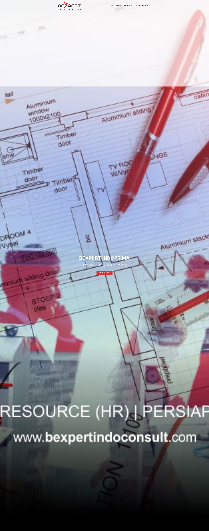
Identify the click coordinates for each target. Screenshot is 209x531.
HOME (112, 5)
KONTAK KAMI (146, 5)
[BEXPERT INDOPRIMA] (69, 5)
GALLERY (137, 5)
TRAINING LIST (128, 5)
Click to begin (104, 272)
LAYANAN (119, 5)
